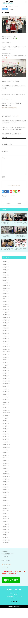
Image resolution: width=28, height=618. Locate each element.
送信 (3, 177)
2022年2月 (5, 404)
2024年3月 (5, 338)
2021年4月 (5, 431)
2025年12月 (5, 283)
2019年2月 (5, 500)
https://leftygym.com (7, 98)
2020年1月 (5, 471)
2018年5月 (5, 524)
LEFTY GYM (14, 589)
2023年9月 (5, 354)
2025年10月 (5, 288)
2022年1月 (5, 407)
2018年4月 (5, 526)
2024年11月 (5, 317)
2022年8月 (5, 389)
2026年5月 (5, 269)
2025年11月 (5, 285)
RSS (16, 601)
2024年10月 (5, 320)
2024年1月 (5, 343)
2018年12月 (5, 505)
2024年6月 (5, 330)
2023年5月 (5, 365)
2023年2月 (5, 373)
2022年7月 (5, 391)
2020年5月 (5, 460)
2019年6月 (5, 489)
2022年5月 (5, 396)
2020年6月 (5, 457)
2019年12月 (5, 473)
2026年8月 (5, 261)
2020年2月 (5, 468)
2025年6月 (5, 298)
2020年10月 (5, 447)
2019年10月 (5, 479)
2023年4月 (5, 367)
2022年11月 (5, 381)
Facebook (12, 601)
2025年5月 (5, 301)
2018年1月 (5, 534)
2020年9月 (5, 449)
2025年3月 (5, 306)
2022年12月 (5, 378)
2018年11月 (5, 508)
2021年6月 (5, 426)
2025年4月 (5, 304)
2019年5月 (5, 492)
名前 (4, 137)
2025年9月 (5, 290)
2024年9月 (5, 322)
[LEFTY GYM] (8, 2)
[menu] (25, 2)
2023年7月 (5, 359)
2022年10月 (5, 383)
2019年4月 (5, 495)
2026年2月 (5, 277)
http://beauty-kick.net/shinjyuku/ (9, 107)
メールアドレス (7, 144)
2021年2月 (5, 436)
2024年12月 (5, 314)
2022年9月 (5, 386)
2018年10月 (5, 510)
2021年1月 (5, 439)
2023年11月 (5, 349)
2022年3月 (5, 402)
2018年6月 (5, 521)
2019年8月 (5, 484)
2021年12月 (5, 410)
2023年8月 (5, 357)
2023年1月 (5, 375)
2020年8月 (5, 452)
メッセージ (4, 157)
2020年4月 (5, 463)
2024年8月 (5, 325)
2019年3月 (5, 497)
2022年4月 (5, 399)
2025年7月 (5, 296)
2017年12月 (5, 537)
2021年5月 (5, 428)
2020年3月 (5, 465)
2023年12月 (5, 346)
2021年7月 (5, 423)
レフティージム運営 (11, 196)
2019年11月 (5, 476)
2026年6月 (5, 267)
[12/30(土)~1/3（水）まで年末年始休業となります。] (20, 203)
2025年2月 (5, 309)
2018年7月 (5, 518)
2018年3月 (5, 529)
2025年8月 (5, 293)
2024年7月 (5, 328)
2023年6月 (5, 362)
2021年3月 (5, 434)
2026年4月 (5, 272)
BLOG (5, 9)
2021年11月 (5, 412)
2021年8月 (5, 420)
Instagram (14, 601)
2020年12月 (5, 442)
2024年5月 (5, 333)
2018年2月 (5, 532)
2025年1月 (5, 312)
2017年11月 (5, 540)
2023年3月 (5, 370)
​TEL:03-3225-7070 (6, 564)
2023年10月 (5, 351)
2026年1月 (5, 280)
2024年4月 (5, 336)
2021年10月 (5, 415)
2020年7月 (5, 455)
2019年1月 (5, 502)
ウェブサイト (5, 151)
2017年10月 (5, 542)
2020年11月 (5, 444)
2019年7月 (5, 487)
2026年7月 (5, 264)
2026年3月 (5, 275)
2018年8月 (5, 516)
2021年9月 (5, 418)
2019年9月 (5, 481)
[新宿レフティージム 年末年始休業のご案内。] (8, 203)
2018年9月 (5, 513)
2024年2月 (5, 341)
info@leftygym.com (6, 567)
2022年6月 (5, 394)
